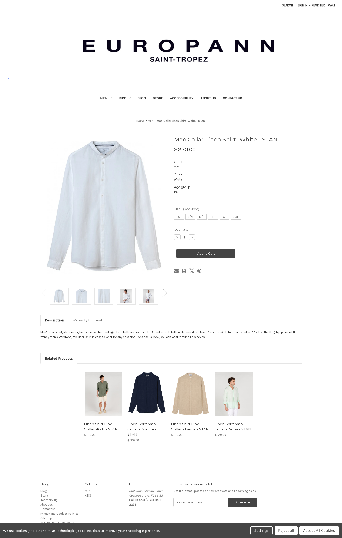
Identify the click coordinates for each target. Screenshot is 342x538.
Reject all (286, 530)
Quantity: (181, 229)
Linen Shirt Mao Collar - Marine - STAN (142, 429)
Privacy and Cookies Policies (59, 513)
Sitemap (46, 518)
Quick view (99, 390)
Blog (141, 98)
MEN (103, 98)
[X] (191, 271)
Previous (44, 293)
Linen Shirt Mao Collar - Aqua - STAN (233, 426)
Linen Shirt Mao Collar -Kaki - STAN (101, 426)
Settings (261, 530)
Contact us (232, 98)
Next (164, 293)
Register (318, 5)
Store (158, 98)
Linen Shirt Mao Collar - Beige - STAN (190, 426)
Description (54, 320)
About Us (208, 98)
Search (287, 5)
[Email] (176, 271)
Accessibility (182, 98)
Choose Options (103, 397)
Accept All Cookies (319, 530)
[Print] (184, 271)
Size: (186, 209)
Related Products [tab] (59, 358)
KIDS (122, 98)
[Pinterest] (199, 271)
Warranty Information (90, 320)
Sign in (302, 5)
